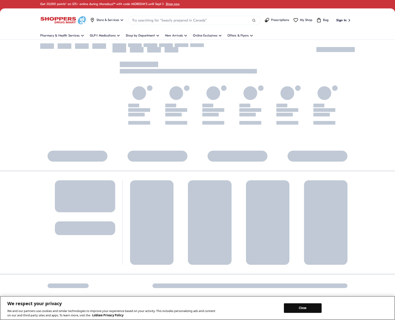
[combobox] (194, 20)
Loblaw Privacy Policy (107, 315)
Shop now (173, 4)
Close (303, 308)
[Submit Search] (254, 20)
